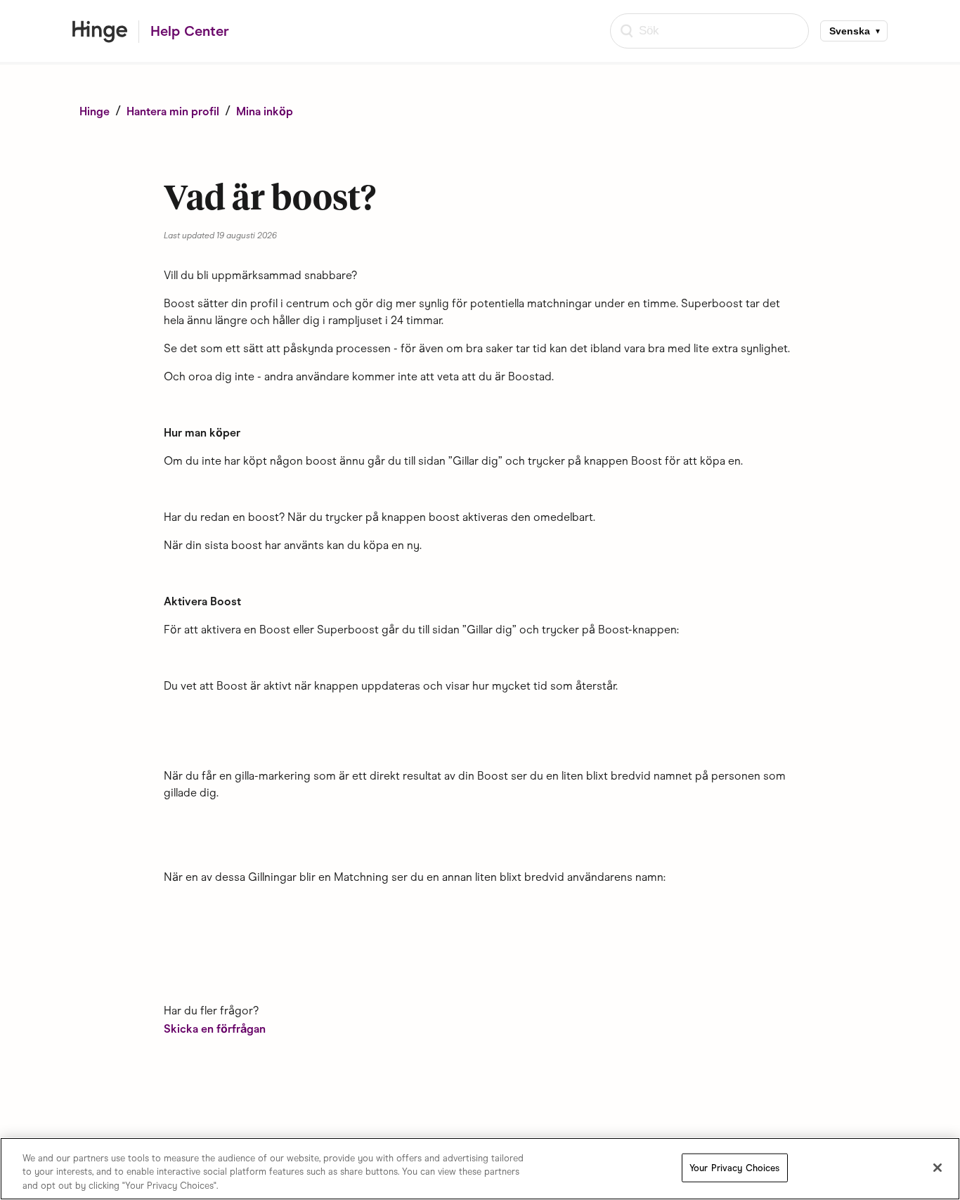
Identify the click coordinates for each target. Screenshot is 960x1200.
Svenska (849, 31)
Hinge (95, 111)
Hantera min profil (173, 111)
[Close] (937, 1167)
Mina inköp (264, 111)
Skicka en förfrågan (215, 1029)
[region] (480, 1168)
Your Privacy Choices (734, 1167)
